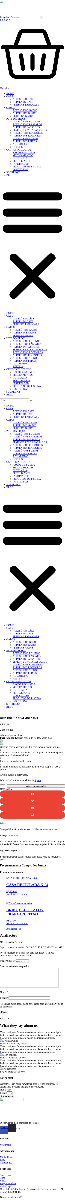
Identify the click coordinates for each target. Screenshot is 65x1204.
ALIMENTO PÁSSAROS (26, 127)
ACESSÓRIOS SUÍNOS (25, 138)
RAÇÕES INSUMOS (24, 152)
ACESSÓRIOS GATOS (25, 110)
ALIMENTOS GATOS (24, 113)
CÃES (9, 96)
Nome (4, 992)
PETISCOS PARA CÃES (26, 104)
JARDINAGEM (21, 163)
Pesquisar (4, 17)
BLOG (9, 175)
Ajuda (38, 780)
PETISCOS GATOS (23, 116)
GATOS (10, 107)
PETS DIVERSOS (16, 118)
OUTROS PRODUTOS (18, 149)
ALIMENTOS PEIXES (25, 141)
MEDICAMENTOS (23, 155)
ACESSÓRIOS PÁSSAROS (27, 124)
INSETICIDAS (20, 169)
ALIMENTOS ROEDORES (27, 135)
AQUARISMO (20, 144)
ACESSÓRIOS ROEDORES (28, 132)
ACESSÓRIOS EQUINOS (26, 121)
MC (20, 1197)
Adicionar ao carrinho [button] (17, 894)
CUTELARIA (20, 158)
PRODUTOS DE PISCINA (27, 166)
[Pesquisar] (41, 17)
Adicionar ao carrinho (36, 786)
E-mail (4, 998)
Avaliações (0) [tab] (13, 928)
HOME (10, 93)
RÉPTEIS (18, 147)
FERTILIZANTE (21, 161)
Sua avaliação (8, 960)
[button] (32, 244)
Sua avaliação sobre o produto (16, 966)
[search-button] (31, 400)
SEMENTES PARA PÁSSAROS (30, 130)
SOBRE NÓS (13, 172)
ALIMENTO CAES (23, 102)
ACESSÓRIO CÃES (23, 99)
